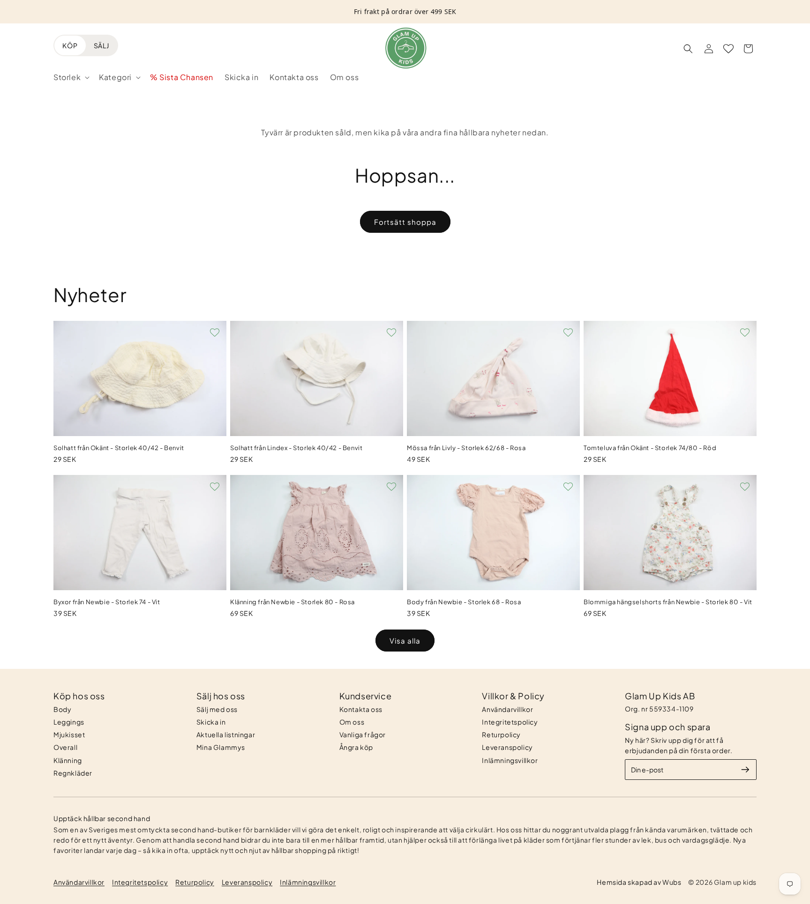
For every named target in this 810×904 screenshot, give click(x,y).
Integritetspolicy (510, 722)
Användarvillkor (507, 709)
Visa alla (405, 640)
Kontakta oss (360, 709)
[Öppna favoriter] (728, 48)
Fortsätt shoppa (405, 221)
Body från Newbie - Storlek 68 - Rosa (464, 602)
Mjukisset (69, 734)
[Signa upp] (745, 769)
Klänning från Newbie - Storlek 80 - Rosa (292, 602)
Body (62, 709)
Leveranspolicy (507, 747)
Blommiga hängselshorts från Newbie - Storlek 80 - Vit (668, 602)
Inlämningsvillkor (510, 760)
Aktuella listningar (225, 734)
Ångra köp (356, 747)
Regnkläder (72, 773)
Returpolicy (501, 734)
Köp (70, 45)
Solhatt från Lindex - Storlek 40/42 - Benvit (296, 448)
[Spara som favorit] (215, 333)
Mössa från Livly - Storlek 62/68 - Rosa (466, 448)
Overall (65, 747)
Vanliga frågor (362, 734)
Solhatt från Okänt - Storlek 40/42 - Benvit (118, 448)
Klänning (67, 760)
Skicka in (210, 722)
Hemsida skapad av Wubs (639, 882)
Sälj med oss (217, 709)
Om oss (352, 722)
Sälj (101, 45)
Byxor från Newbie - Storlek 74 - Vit (106, 602)
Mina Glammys (220, 747)
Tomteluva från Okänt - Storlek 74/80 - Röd (650, 448)
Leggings (68, 722)
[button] (70, 77)
